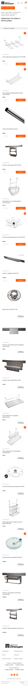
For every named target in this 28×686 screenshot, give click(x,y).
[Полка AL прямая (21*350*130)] (14, 259)
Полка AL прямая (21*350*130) (10, 273)
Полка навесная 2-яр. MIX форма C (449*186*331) (11, 451)
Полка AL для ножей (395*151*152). (11, 380)
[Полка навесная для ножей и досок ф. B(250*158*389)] (14, 507)
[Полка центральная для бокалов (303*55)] (14, 472)
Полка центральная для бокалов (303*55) (13, 486)
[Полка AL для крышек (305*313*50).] (14, 150)
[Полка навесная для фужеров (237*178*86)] (14, 42)
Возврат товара (18, 658)
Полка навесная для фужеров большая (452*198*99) (12, 93)
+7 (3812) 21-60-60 (8, 664)
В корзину (20, 63)
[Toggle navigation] (25, 7)
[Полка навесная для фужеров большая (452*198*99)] (14, 78)
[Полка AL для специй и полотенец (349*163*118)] (14, 578)
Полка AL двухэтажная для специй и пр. (13, 628)
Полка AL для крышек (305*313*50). (11, 165)
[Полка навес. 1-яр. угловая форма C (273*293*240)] (14, 186)
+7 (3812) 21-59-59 (19, 664)
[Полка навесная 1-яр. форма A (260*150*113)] (14, 401)
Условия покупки (6, 658)
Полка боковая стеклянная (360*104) (12, 557)
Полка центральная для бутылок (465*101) (13, 237)
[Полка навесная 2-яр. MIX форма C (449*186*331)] (14, 436)
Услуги (4, 655)
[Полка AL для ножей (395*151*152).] (14, 366)
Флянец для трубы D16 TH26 (9, 309)
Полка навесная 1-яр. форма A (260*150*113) (10, 416)
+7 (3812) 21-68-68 (19, 669)
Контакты (16, 655)
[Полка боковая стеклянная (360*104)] (14, 543)
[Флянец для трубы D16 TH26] (14, 295)
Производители (18, 651)
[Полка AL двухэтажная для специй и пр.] (14, 613)
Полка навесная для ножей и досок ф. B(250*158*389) (12, 522)
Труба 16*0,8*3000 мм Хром (10, 129)
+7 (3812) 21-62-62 (8, 669)
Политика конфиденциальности (14, 678)
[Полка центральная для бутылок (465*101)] (14, 223)
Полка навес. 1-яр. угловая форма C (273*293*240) (11, 201)
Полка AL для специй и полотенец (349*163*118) (11, 593)
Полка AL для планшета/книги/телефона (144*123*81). (13, 345)
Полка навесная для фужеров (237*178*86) (13, 57)
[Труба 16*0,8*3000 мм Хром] (14, 114)
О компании (5, 651)
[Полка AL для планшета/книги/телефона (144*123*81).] (14, 330)
